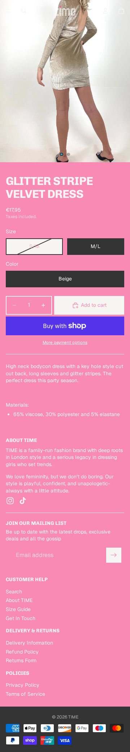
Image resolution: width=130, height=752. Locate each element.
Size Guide (18, 609)
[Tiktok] (22, 501)
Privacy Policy (22, 685)
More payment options (65, 342)
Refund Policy (22, 652)
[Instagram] (10, 501)
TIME (73, 717)
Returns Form (21, 660)
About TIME (19, 600)
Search (14, 591)
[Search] (24, 11)
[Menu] (8, 11)
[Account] (105, 11)
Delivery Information (29, 643)
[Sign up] (113, 555)
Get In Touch (20, 618)
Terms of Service (25, 694)
